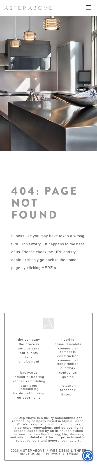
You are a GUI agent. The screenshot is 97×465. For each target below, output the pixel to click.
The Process (29, 344)
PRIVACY (53, 454)
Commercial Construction (68, 361)
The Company (29, 339)
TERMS (73, 454)
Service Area (29, 348)
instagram (68, 385)
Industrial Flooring (29, 377)
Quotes (68, 377)
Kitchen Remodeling (29, 381)
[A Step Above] (28, 8)
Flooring (68, 339)
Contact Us (68, 372)
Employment (28, 361)
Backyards (29, 372)
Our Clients (29, 353)
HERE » (49, 268)
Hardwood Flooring (28, 393)
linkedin (68, 394)
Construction (68, 356)
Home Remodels (68, 344)
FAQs (29, 357)
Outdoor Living (29, 397)
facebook (68, 390)
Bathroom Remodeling (29, 387)
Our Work (68, 368)
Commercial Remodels (68, 349)
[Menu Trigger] (88, 8)
